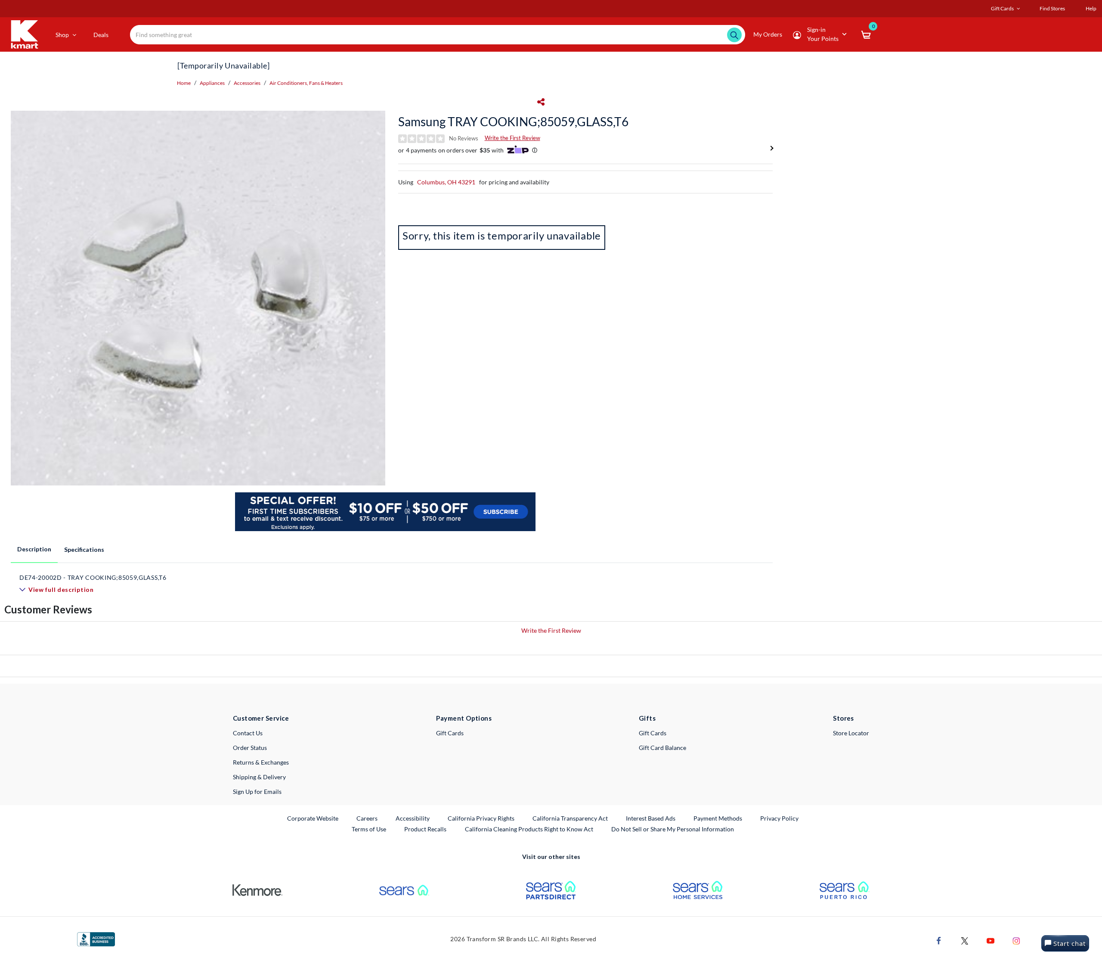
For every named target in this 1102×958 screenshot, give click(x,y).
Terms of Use (369, 829)
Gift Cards (450, 733)
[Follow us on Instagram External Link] (1016, 939)
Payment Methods (717, 818)
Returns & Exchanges (261, 762)
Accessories (247, 83)
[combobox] (437, 34)
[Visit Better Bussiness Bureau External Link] (96, 938)
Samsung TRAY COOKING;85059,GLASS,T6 (513, 121)
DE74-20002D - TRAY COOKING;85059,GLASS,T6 (93, 577)
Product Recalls (425, 829)
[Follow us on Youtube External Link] (990, 939)
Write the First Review (512, 137)
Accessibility (413, 818)
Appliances (212, 83)
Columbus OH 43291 (446, 182)
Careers (367, 818)
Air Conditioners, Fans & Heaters (306, 83)
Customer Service (261, 718)
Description (34, 549)
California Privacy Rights (481, 818)
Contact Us (248, 733)
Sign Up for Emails (257, 791)
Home (184, 83)
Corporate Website (313, 818)
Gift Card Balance (662, 747)
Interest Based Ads (650, 818)
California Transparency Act (570, 818)
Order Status (250, 747)
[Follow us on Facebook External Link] (938, 939)
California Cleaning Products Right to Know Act (529, 829)
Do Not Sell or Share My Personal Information (672, 829)
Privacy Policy (779, 818)
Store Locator (851, 733)
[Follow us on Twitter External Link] (964, 939)
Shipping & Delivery (259, 777)
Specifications (84, 549)
